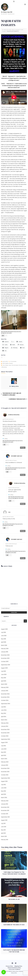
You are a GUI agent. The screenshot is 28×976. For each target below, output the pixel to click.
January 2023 (4, 765)
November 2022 (5, 771)
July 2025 (3, 671)
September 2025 (5, 664)
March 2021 (4, 836)
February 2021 (4, 839)
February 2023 (4, 762)
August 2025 (4, 668)
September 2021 (5, 817)
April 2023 (3, 755)
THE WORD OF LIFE (14, 899)
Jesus (9, 365)
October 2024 (4, 700)
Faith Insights (5, 363)
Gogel (6, 365)
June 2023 (3, 749)
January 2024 (4, 726)
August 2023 (4, 742)
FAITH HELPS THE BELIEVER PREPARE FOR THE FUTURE (14, 951)
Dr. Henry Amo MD (6, 12)
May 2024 (3, 713)
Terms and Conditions (14, 969)
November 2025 (5, 658)
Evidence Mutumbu (13, 415)
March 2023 (4, 758)
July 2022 (3, 784)
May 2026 (3, 639)
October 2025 (4, 661)
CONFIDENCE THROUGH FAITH (17, 399)
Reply (23, 447)
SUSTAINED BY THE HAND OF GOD (14, 925)
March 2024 (4, 720)
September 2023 (5, 739)
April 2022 (3, 794)
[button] (25, 4)
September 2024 (5, 703)
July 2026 (3, 632)
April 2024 (3, 716)
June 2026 (3, 635)
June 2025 (3, 674)
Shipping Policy (18, 966)
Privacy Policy (9, 966)
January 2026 (4, 652)
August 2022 (4, 781)
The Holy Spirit (15, 365)
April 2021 (3, 833)
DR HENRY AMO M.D (16, 456)
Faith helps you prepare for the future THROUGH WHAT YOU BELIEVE (14, 873)
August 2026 (4, 629)
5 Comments (13, 361)
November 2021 (5, 810)
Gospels (11, 363)
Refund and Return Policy (14, 967)
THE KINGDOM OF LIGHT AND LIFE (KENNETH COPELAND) (12, 394)
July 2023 (3, 745)
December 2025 (5, 655)
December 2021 (5, 807)
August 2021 (4, 820)
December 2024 (5, 694)
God (4, 365)
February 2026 (4, 648)
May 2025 (3, 677)
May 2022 (3, 791)
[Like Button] (3, 335)
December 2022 (5, 768)
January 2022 (4, 804)
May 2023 (3, 752)
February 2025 (4, 687)
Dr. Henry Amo (14, 386)
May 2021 (3, 830)
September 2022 (5, 778)
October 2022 (4, 775)
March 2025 (4, 684)
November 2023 (5, 732)
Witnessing (4, 367)
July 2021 (3, 823)
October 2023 (4, 736)
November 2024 (5, 697)
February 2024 (4, 723)
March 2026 (4, 645)
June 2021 (3, 826)
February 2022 (4, 800)
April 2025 (3, 681)
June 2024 (3, 710)
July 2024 (3, 707)
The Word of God (23, 365)
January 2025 (4, 690)
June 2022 (3, 788)
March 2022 (4, 797)
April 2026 (3, 642)
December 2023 (5, 729)
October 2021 (4, 813)
